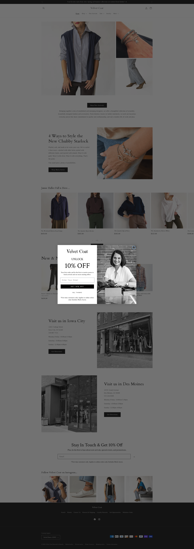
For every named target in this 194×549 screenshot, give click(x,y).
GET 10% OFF (77, 287)
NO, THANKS (77, 292)
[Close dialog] (133, 247)
